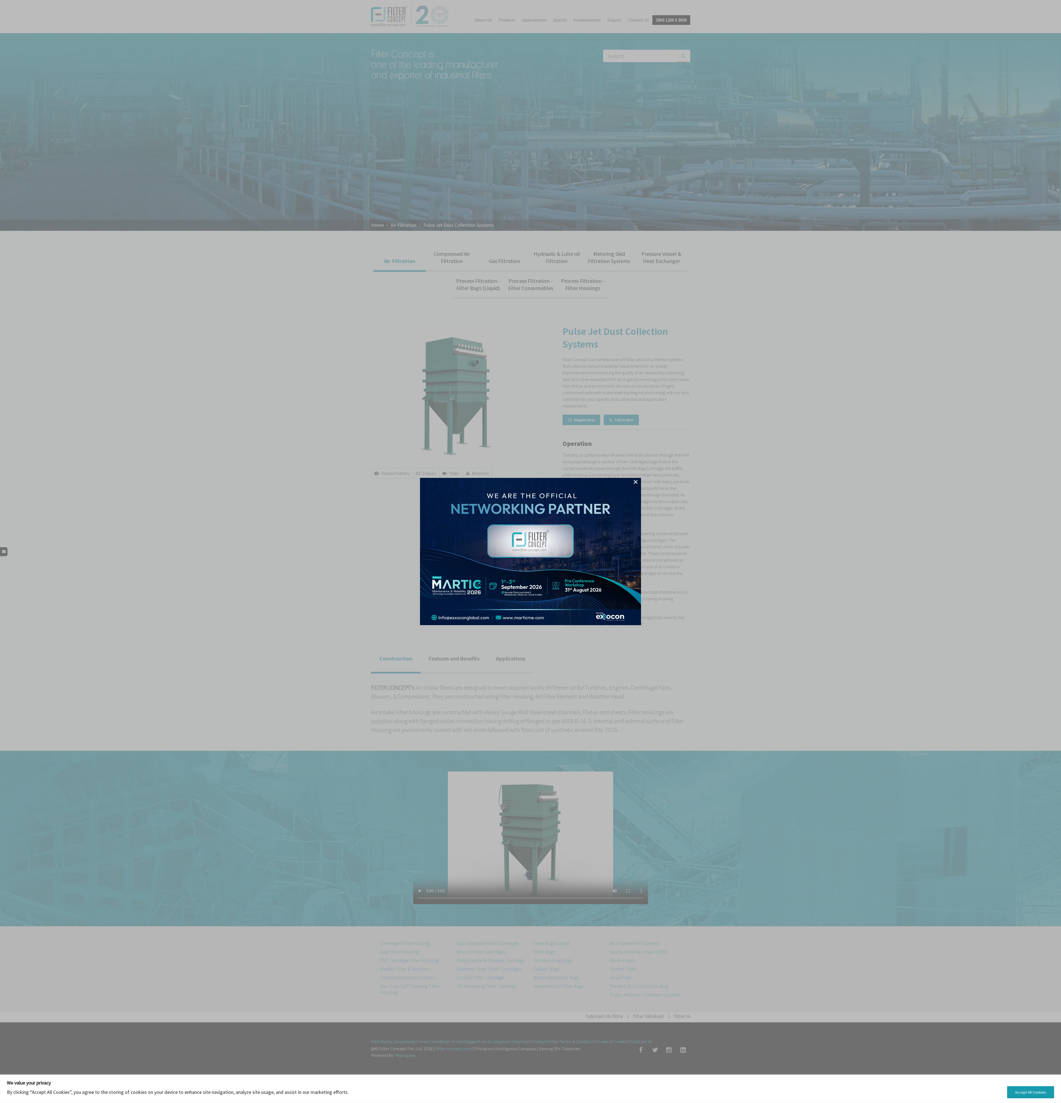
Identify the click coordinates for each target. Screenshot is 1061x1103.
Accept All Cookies (1030, 1092)
